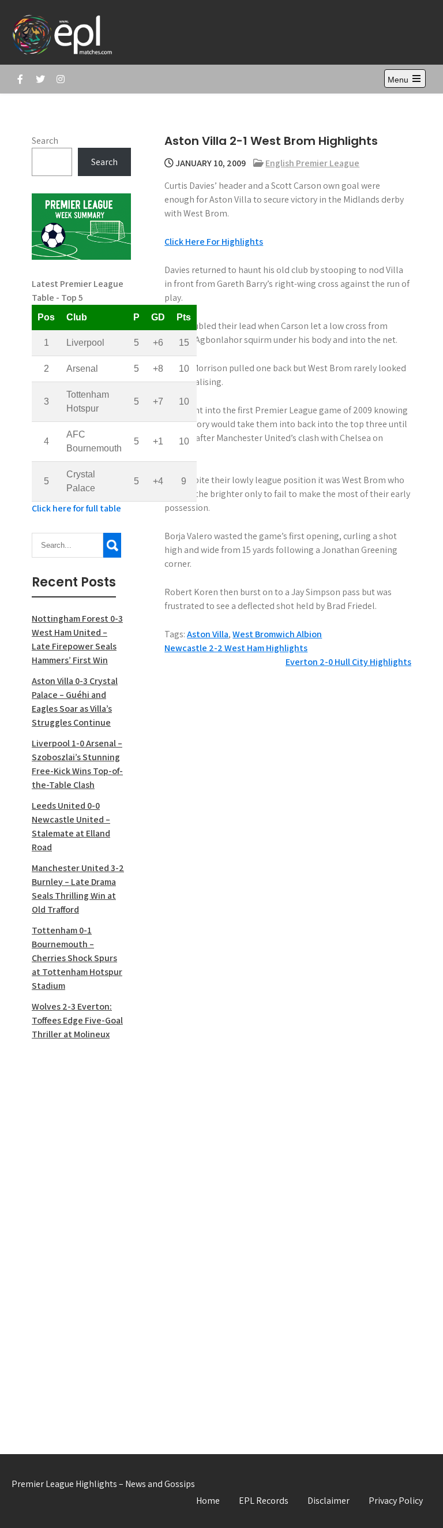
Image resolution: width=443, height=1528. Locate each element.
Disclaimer (328, 1501)
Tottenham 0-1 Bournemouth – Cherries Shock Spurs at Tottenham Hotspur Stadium (77, 958)
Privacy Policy (396, 1501)
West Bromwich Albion (277, 634)
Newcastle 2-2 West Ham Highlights (235, 648)
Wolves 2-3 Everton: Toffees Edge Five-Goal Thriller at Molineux (77, 1020)
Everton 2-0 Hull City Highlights (348, 662)
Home (208, 1501)
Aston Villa (207, 634)
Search (45, 141)
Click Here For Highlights (213, 242)
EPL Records (263, 1501)
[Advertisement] (81, 1235)
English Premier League (312, 163)
